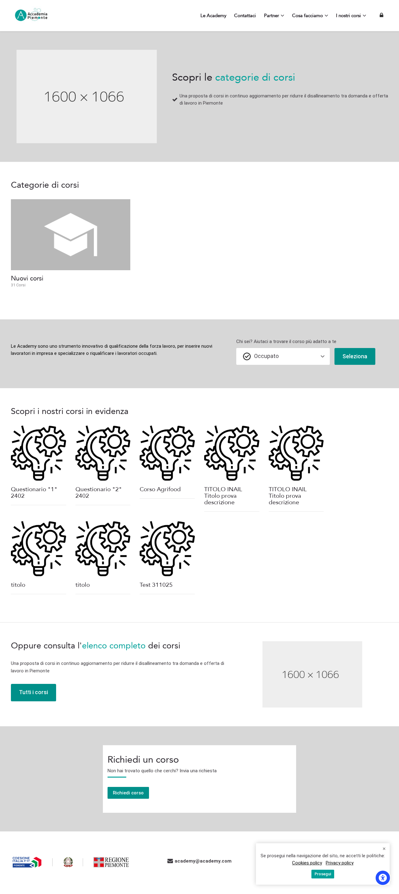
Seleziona (355, 356)
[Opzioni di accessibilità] (383, 878)
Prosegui (323, 874)
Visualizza (38, 453)
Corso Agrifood (160, 489)
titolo (18, 585)
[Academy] (31, 15)
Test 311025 (156, 585)
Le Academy (23, 346)
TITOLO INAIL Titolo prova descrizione (223, 495)
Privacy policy (339, 863)
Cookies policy (307, 863)
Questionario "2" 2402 (98, 492)
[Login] (381, 15)
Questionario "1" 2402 (34, 492)
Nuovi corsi (27, 278)
